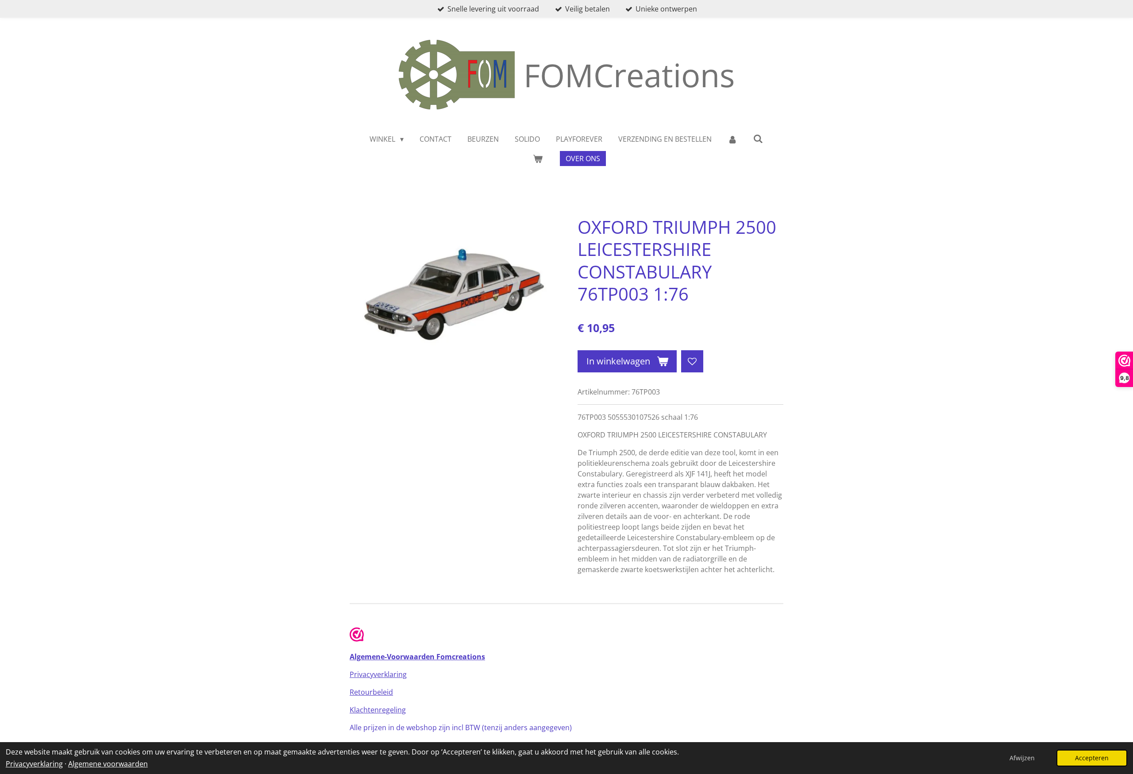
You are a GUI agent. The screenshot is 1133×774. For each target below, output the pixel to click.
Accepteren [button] (1092, 758)
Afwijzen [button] (1022, 758)
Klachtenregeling (378, 710)
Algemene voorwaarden (108, 764)
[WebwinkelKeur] (357, 635)
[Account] (732, 139)
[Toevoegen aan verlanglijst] (692, 361)
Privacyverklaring (34, 764)
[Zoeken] (758, 139)
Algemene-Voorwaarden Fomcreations (417, 657)
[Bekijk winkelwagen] (537, 158)
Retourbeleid (371, 692)
